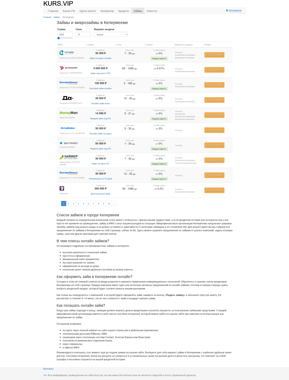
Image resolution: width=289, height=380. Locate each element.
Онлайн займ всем (100, 103)
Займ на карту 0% (100, 163)
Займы (138, 11)
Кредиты (123, 11)
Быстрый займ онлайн (101, 88)
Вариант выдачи (104, 29)
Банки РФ (69, 11)
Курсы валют (88, 11)
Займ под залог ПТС (100, 73)
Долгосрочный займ (100, 193)
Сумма (61, 29)
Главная (53, 11)
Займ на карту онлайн (100, 58)
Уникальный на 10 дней (100, 178)
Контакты (48, 368)
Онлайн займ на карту (101, 133)
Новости (152, 11)
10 (109, 203)
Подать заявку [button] (214, 55)
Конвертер (107, 11)
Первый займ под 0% (100, 118)
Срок (79, 29)
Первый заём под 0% (100, 148)
